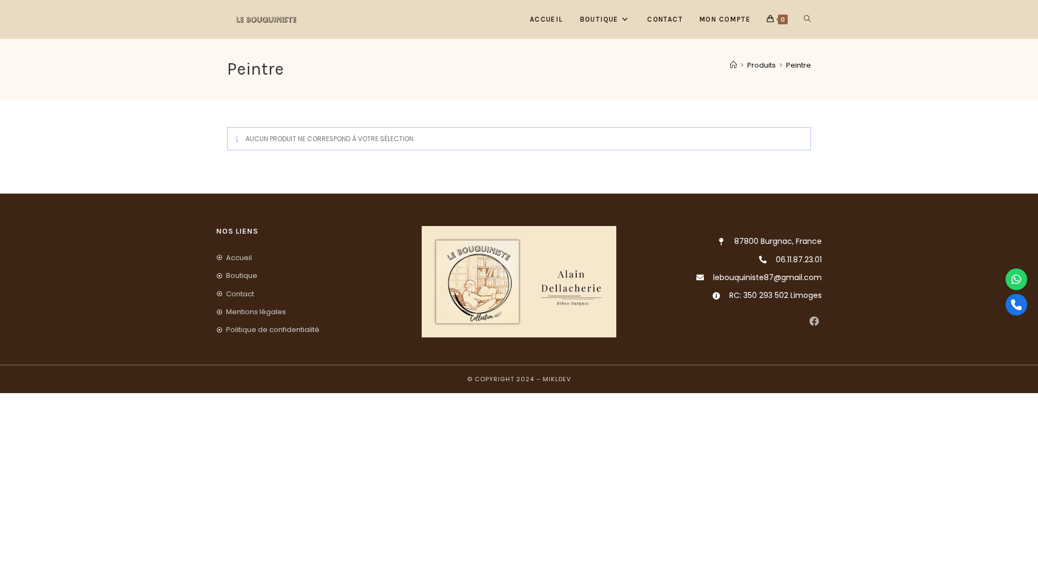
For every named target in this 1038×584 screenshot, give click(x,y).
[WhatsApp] (1016, 279)
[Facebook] (814, 321)
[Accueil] (733, 65)
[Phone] (1016, 305)
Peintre (798, 65)
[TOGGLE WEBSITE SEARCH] (807, 19)
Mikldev (557, 379)
